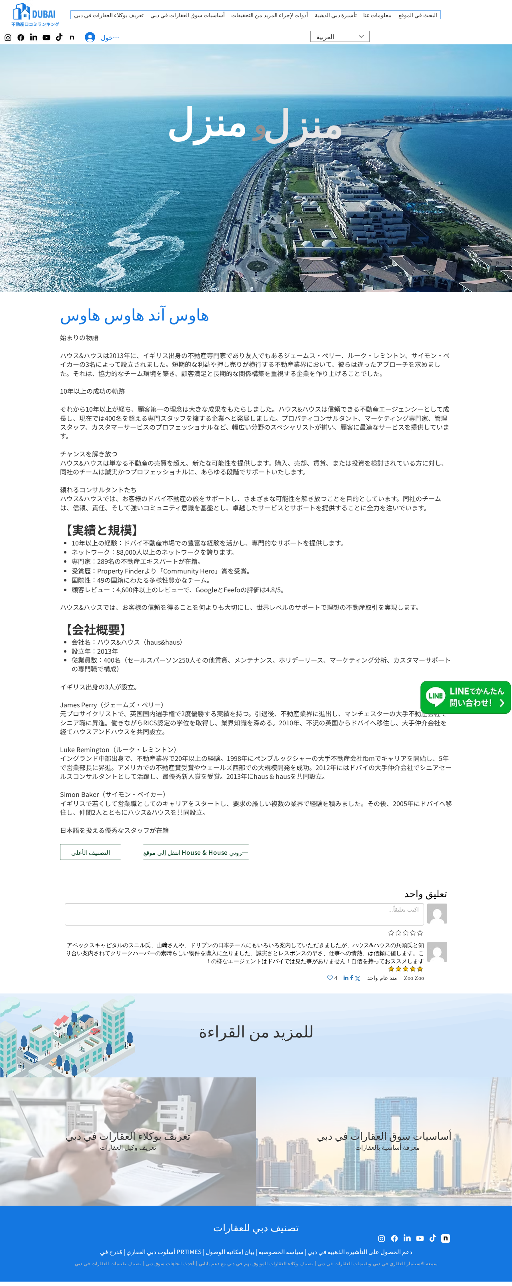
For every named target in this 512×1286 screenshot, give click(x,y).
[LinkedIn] (33, 37)
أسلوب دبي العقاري (150, 1251)
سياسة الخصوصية (281, 1251)
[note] (72, 37)
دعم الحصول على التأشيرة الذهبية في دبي (360, 1251)
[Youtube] (46, 37)
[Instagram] (8, 37)
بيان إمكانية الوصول (230, 1251)
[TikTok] (59, 37)
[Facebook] (20, 37)
